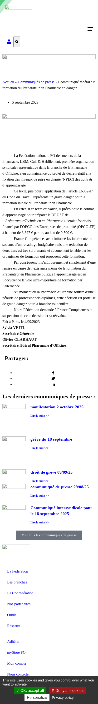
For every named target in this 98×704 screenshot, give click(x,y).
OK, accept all (32, 691)
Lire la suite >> (39, 415)
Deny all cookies (68, 691)
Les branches (17, 582)
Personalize (37, 697)
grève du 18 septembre (51, 439)
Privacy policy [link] (63, 697)
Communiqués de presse (36, 82)
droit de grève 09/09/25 (51, 472)
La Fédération (17, 571)
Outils (11, 615)
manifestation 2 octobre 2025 (56, 407)
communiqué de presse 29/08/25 (59, 487)
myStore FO (16, 652)
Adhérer (13, 641)
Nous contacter (18, 674)
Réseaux (13, 626)
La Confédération (20, 593)
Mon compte (16, 663)
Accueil (8, 82)
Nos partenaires (18, 604)
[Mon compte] (9, 42)
